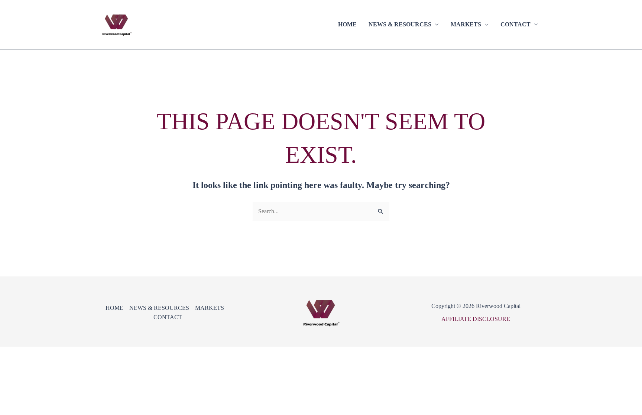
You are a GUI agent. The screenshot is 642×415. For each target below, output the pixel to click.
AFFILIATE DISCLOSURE (475, 319)
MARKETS (466, 24)
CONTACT (515, 24)
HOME (347, 24)
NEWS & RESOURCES (400, 24)
